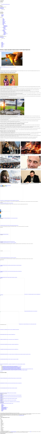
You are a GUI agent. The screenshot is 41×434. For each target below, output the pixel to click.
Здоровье (2, 44)
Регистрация (2, 7)
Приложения (5, 29)
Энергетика (5, 32)
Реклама (2, 406)
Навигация (2, 0)
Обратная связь (1, 37)
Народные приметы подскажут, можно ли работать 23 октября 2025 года (10, 366)
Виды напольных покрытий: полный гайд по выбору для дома (6, 403)
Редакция (2, 404)
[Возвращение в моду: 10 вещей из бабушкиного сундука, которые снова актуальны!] (5, 217)
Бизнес (4, 31)
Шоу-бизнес (4, 30)
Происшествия (4, 23)
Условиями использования (13, 431)
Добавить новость (2, 8)
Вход (0, 7)
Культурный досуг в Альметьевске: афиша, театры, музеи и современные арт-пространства (9, 200)
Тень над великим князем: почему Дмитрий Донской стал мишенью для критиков (8, 398)
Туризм (1, 428)
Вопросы (2, 410)
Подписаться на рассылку (2, 433)
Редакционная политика (3, 408)
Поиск (2, 1)
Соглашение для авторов (4, 409)
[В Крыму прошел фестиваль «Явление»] (5, 233)
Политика (2, 15)
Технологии (4, 27)
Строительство (2, 427)
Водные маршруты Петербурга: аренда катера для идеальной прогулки (7, 241)
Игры (4, 28)
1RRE (30, 431)
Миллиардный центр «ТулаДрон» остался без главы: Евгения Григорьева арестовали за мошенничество (11, 396)
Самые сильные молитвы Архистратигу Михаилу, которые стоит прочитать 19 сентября (12, 369)
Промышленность (6, 33)
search (1, 416)
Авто (3, 18)
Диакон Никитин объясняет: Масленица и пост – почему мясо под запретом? (8, 242)
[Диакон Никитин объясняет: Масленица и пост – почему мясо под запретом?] (5, 250)
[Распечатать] (0, 69)
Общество (1, 395)
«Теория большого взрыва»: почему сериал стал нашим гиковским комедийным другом (9, 225)
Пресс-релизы (5, 26)
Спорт (3, 24)
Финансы (2, 43)
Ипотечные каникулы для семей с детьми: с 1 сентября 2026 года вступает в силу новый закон (10, 401)
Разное (1, 425)
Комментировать (9, 185)
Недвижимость (4, 21)
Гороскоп (4, 19)
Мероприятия (5, 25)
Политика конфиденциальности (4, 407)
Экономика (2, 14)
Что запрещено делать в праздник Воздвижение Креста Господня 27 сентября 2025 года (12, 368)
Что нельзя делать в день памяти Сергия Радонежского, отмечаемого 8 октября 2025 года (12, 367)
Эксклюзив (2, 430)
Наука (2, 45)
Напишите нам (3, 405)
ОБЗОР (3, 12)
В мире (2, 16)
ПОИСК (2, 13)
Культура (3, 20)
